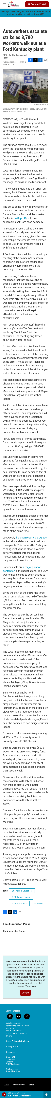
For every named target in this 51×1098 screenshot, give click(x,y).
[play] (4, 1094)
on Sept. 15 (20, 218)
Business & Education (22, 891)
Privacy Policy (12, 1047)
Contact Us (10, 1060)
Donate (25, 992)
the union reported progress (31, 537)
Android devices (13, 1071)
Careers (9, 1062)
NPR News (38, 903)
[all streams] (47, 1094)
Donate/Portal (38, 4)
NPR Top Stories (19, 903)
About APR (11, 1057)
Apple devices (12, 1069)
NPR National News (21, 897)
